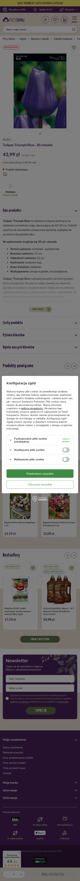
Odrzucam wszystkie (40, 484)
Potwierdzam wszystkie (40, 473)
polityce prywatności (32, 408)
